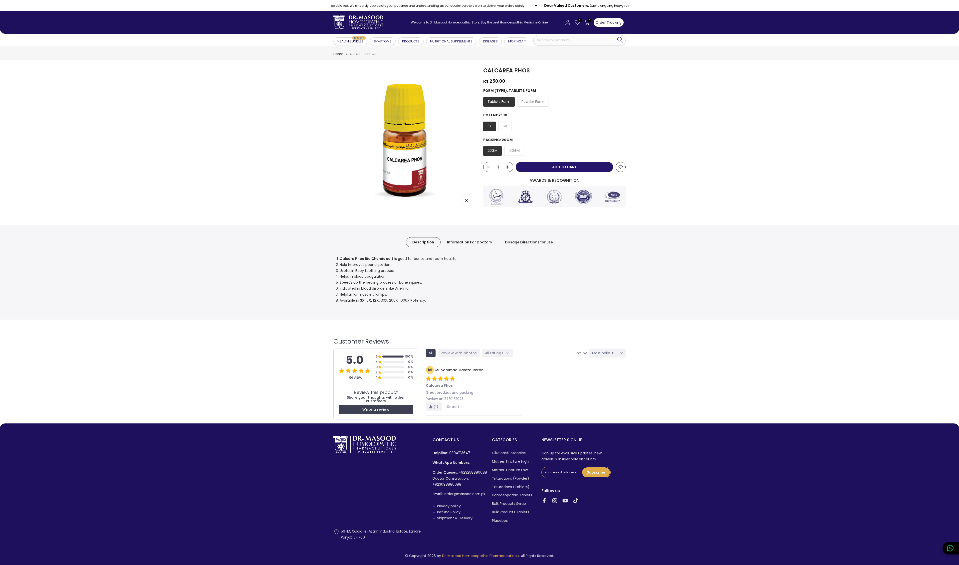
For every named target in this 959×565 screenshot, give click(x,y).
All (431, 353)
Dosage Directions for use (529, 242)
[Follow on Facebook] (544, 500)
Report (453, 406)
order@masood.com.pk (459, 494)
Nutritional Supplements (451, 41)
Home (338, 53)
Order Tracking (609, 22)
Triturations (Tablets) (510, 487)
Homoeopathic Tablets (512, 495)
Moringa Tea (519, 41)
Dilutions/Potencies (509, 453)
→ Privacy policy (447, 506)
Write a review (375, 409)
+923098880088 (447, 484)
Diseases (490, 41)
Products (411, 41)
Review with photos (459, 353)
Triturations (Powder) (510, 478)
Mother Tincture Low (510, 470)
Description (423, 242)
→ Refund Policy (447, 512)
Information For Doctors (469, 242)
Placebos (500, 520)
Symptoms (383, 41)
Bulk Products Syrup (509, 503)
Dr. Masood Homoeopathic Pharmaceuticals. (481, 556)
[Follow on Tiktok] (575, 500)
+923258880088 (473, 472)
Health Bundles (350, 41)
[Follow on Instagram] (554, 500)
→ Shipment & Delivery (453, 518)
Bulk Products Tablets (510, 512)
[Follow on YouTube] (565, 500)
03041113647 (451, 453)
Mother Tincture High (510, 461)
